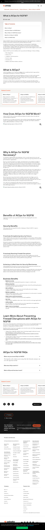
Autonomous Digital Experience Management (16, 468)
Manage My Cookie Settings (22, 527)
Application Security (27, 448)
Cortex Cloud (25, 446)
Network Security (14, 9)
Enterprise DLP (16, 471)
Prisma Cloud (25, 456)
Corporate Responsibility (8, 495)
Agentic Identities (36, 457)
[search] (38, 6)
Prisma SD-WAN (16, 477)
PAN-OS (14, 454)
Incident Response (36, 478)
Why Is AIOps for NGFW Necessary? (13, 32)
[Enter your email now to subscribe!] (24, 425)
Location (5, 501)
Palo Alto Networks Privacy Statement (29, 428)
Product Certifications (27, 503)
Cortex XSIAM (25, 461)
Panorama (15, 456)
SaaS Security (6, 477)
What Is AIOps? (8, 28)
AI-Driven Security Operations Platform (26, 442)
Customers (6, 497)
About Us (6, 489)
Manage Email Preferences (28, 499)
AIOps (21, 72)
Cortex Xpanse (26, 467)
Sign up (35, 425)
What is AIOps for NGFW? (34, 9)
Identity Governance (36, 452)
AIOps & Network (23, 9)
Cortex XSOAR (26, 465)
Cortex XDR (25, 463)
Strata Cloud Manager (17, 450)
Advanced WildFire (7, 460)
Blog (24, 489)
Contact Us (6, 493)
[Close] (43, 524)
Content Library (26, 493)
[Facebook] (4, 404)
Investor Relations (7, 499)
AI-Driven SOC (26, 459)
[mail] (13, 404)
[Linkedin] (8, 404)
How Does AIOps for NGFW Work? (12, 30)
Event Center (25, 497)
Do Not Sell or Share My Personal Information (31, 512)
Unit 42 (24, 510)
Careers (5, 491)
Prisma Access (15, 473)
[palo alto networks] (7, 6)
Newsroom (6, 503)
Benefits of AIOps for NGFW (11, 35)
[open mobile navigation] (41, 6)
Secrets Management (37, 459)
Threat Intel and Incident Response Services (36, 472)
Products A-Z (25, 501)
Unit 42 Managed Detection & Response (26, 470)
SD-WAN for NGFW (16, 452)
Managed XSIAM (26, 473)
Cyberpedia (6, 9)
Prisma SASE (15, 462)
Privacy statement (30, 525)
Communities (25, 491)
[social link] (22, 522)
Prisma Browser (16, 475)
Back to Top (36, 404)
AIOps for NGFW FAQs (10, 37)
